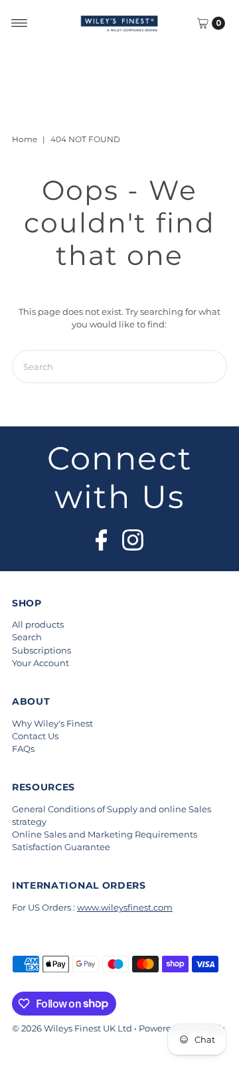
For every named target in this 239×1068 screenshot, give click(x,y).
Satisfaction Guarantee (61, 847)
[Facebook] (101, 536)
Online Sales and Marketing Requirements (104, 835)
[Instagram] (133, 536)
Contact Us (35, 736)
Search (27, 637)
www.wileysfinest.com (125, 908)
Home (24, 139)
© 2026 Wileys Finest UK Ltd (72, 1028)
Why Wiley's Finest (52, 724)
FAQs (23, 749)
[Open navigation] (19, 23)
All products (38, 625)
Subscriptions (41, 651)
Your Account (40, 663)
